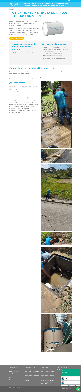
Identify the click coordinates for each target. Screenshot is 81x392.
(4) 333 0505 (31, 0)
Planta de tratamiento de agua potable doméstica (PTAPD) (47, 372)
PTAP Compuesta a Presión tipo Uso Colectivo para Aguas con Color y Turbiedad (48, 382)
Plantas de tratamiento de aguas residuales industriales (32, 376)
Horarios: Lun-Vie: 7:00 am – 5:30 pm (16, 376)
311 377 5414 (16, 0)
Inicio (25, 3)
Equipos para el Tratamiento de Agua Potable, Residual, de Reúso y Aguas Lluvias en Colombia (48, 3)
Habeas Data (12, 379)
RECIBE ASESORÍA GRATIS (17, 38)
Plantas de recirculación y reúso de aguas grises (32, 379)
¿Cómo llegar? (12, 373)
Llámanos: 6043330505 (14, 371)
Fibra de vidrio (51, 5)
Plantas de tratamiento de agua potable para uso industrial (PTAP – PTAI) (48, 377)
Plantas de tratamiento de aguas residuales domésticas (32, 372)
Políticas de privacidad (72, 385)
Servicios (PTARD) (60, 5)
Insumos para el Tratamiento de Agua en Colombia (36, 5)
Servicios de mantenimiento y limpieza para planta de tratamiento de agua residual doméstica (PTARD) (31, 8)
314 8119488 (22, 0)
